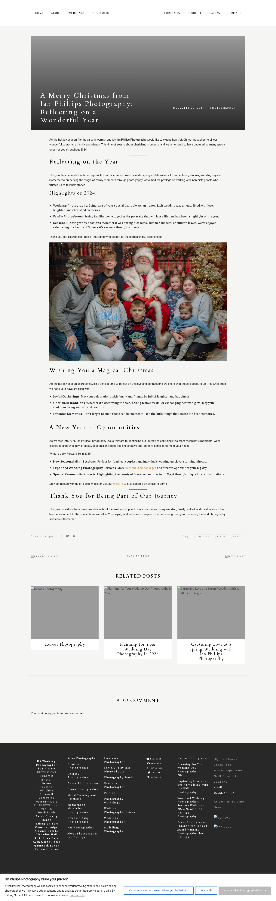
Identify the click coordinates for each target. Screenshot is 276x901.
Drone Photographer (83, 789)
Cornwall (46, 794)
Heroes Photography (192, 758)
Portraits (172, 13)
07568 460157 (224, 793)
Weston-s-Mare (46, 801)
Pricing (109, 793)
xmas (236, 537)
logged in (54, 713)
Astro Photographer (82, 758)
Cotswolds (46, 798)
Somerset (47, 776)
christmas (204, 537)
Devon (46, 783)
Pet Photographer (81, 827)
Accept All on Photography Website (245, 890)
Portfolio (100, 13)
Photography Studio (119, 777)
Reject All (206, 890)
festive (222, 537)
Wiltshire (46, 790)
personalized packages (140, 468)
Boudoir (195, 13)
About (56, 13)
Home (39, 13)
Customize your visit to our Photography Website (158, 890)
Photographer (223, 108)
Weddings (77, 13)
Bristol (46, 779)
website (118, 483)
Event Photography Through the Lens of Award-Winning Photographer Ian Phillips (192, 829)
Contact (234, 13)
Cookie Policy (77, 895)
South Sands (46, 812)
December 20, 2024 (188, 108)
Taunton (46, 787)
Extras (214, 13)
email (218, 787)
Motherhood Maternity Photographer (78, 808)
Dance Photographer (83, 783)
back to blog (138, 556)
